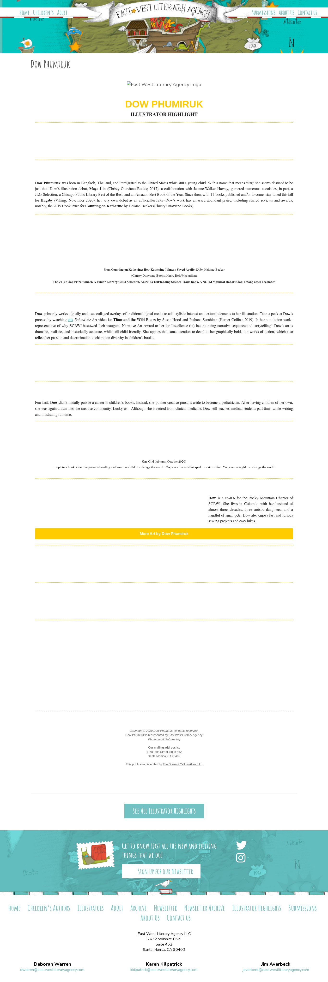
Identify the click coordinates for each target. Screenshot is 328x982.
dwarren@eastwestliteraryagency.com (52, 969)
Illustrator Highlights (256, 908)
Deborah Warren (52, 964)
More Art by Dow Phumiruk (164, 534)
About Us (286, 12)
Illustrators (90, 908)
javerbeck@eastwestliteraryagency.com (276, 969)
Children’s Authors (49, 908)
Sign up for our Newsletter (165, 871)
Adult (62, 12)
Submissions (263, 12)
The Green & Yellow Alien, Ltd (182, 764)
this (70, 319)
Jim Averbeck (275, 964)
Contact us (307, 12)
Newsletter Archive (204, 908)
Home (25, 12)
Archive (138, 908)
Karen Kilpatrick (164, 964)
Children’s (43, 12)
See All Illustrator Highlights (164, 810)
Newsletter (165, 908)
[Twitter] (242, 846)
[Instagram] (242, 858)
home (14, 908)
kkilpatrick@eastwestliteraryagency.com (163, 969)
